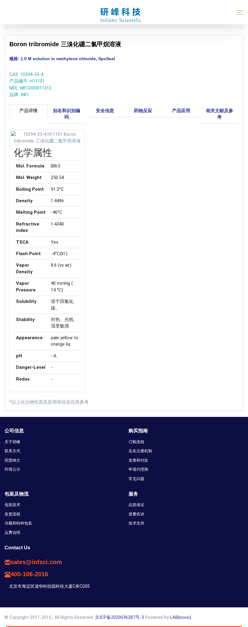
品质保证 (136, 504)
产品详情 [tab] (28, 110)
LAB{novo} (180, 617)
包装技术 (12, 504)
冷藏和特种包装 (18, 523)
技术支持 (136, 523)
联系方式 (12, 451)
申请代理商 (138, 469)
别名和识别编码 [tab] (66, 114)
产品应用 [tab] (181, 110)
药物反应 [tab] (143, 110)
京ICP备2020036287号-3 (119, 617)
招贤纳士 (12, 460)
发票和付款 (138, 460)
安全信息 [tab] (105, 110)
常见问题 (136, 478)
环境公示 (12, 469)
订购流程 (136, 442)
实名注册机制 (140, 451)
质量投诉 (136, 514)
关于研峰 (12, 442)
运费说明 (12, 532)
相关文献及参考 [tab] (219, 114)
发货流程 (12, 514)
